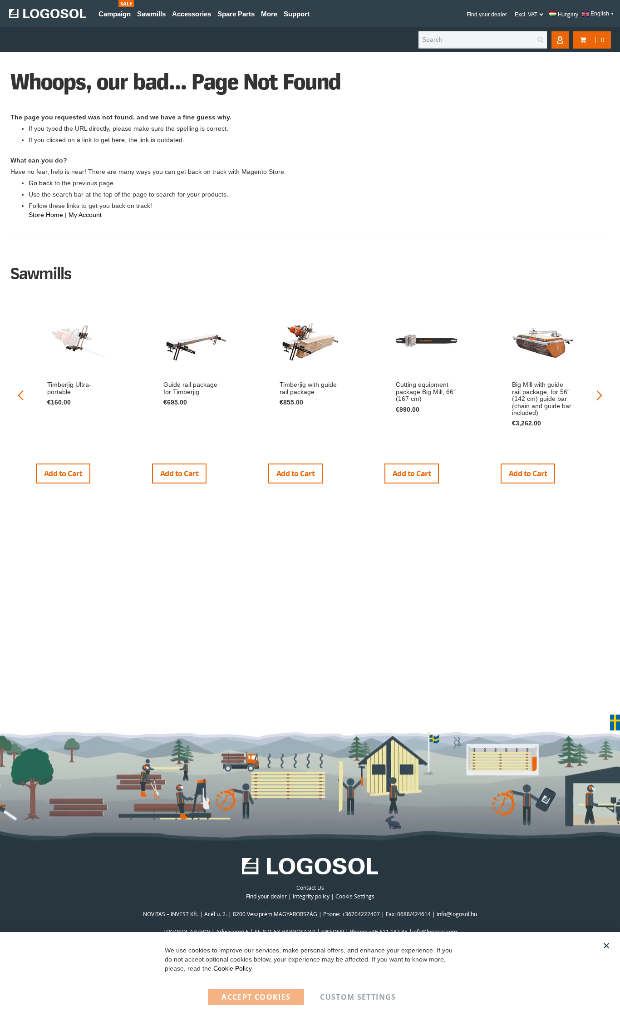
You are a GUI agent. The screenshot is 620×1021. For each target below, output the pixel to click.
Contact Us (310, 887)
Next (599, 395)
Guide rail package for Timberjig (190, 388)
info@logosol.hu (457, 913)
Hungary (567, 14)
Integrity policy (311, 896)
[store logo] (47, 13)
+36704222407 (361, 913)
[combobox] (482, 40)
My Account (85, 214)
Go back (41, 183)
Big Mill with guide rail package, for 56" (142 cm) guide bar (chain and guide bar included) (541, 398)
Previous (20, 395)
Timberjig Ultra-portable (69, 388)
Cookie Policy (232, 968)
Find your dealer (487, 14)
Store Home (46, 214)
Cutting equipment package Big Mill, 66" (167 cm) (426, 391)
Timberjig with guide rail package (308, 388)
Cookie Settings (354, 896)
